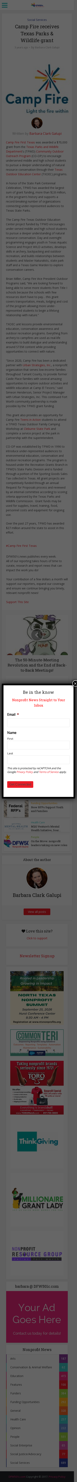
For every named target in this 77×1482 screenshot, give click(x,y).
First (10, 738)
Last (10, 753)
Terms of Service (49, 772)
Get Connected (20, 784)
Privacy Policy (24, 772)
